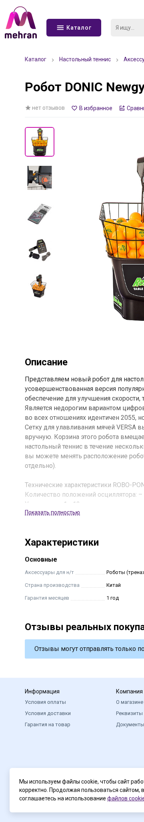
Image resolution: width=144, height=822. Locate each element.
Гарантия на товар (47, 724)
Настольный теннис (85, 59)
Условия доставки (48, 713)
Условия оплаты (45, 702)
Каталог (35, 59)
